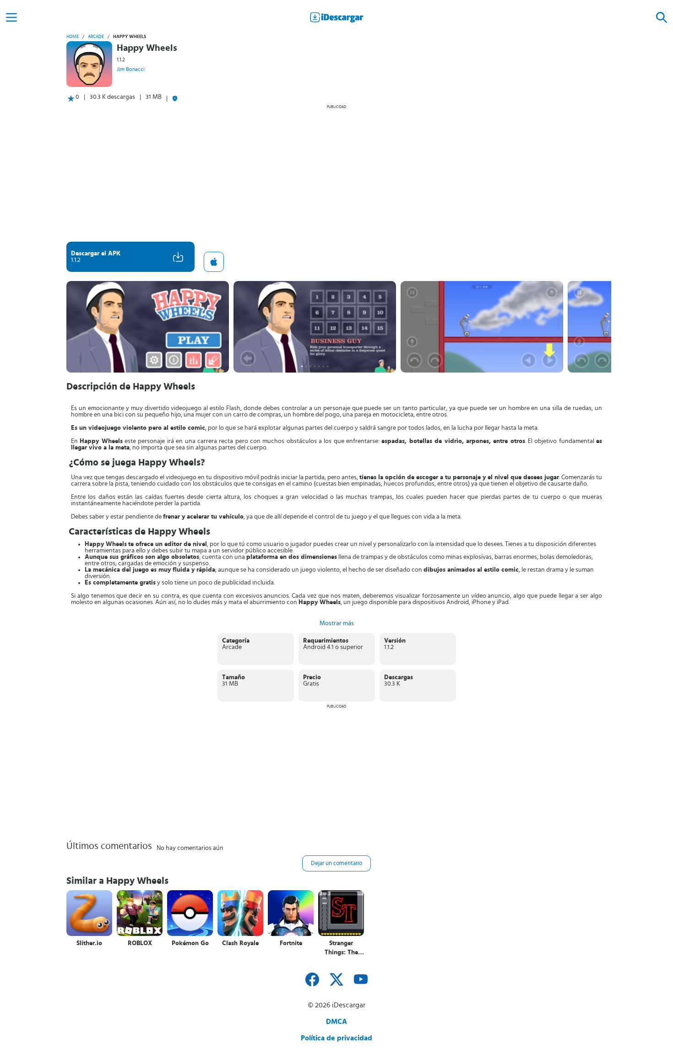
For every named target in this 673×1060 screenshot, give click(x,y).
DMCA (336, 1021)
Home (72, 36)
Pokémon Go (190, 943)
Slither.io (89, 943)
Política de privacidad (336, 1038)
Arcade (96, 36)
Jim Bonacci (131, 69)
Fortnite (291, 943)
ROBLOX (140, 943)
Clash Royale (240, 943)
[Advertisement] (336, 173)
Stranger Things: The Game (341, 948)
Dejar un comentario (336, 863)
